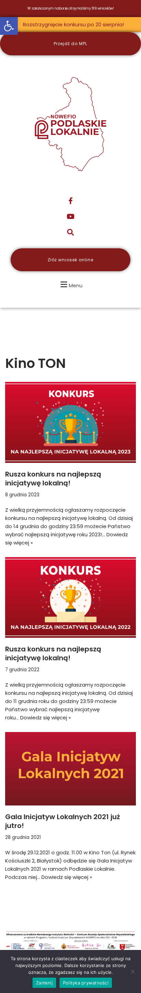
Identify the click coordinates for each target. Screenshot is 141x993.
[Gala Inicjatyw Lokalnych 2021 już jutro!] (70, 768)
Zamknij (44, 982)
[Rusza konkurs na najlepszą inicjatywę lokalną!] (70, 422)
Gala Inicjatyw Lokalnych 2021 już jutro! (62, 821)
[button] (9, 26)
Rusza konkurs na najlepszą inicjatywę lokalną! (53, 478)
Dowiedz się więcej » (45, 717)
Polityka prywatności (85, 982)
